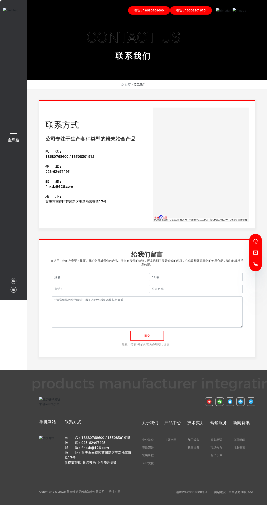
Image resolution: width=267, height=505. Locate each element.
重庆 (244, 492)
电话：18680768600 (149, 10)
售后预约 (89, 463)
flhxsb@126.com (59, 187)
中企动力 (234, 492)
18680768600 (56, 157)
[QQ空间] (238, 401)
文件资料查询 (107, 463)
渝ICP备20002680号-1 (192, 492)
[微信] (217, 401)
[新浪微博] (207, 401)
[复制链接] (249, 401)
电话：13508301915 (191, 10)
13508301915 (83, 157)
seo (250, 492)
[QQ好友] (228, 401)
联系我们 (133, 55)
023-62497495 (57, 172)
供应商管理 (73, 463)
